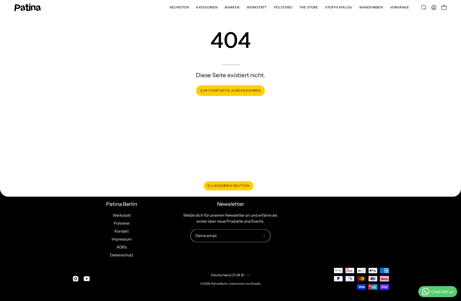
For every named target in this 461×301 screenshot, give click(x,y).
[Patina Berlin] (27, 7)
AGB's (121, 247)
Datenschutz (121, 254)
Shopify (255, 284)
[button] (207, 7)
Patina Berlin (121, 204)
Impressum (122, 239)
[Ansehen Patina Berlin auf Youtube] (86, 278)
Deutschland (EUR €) (228, 275)
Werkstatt (122, 215)
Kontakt (122, 231)
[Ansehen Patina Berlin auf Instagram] (75, 278)
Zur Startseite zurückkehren (230, 90)
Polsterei (122, 223)
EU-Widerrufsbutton (228, 186)
